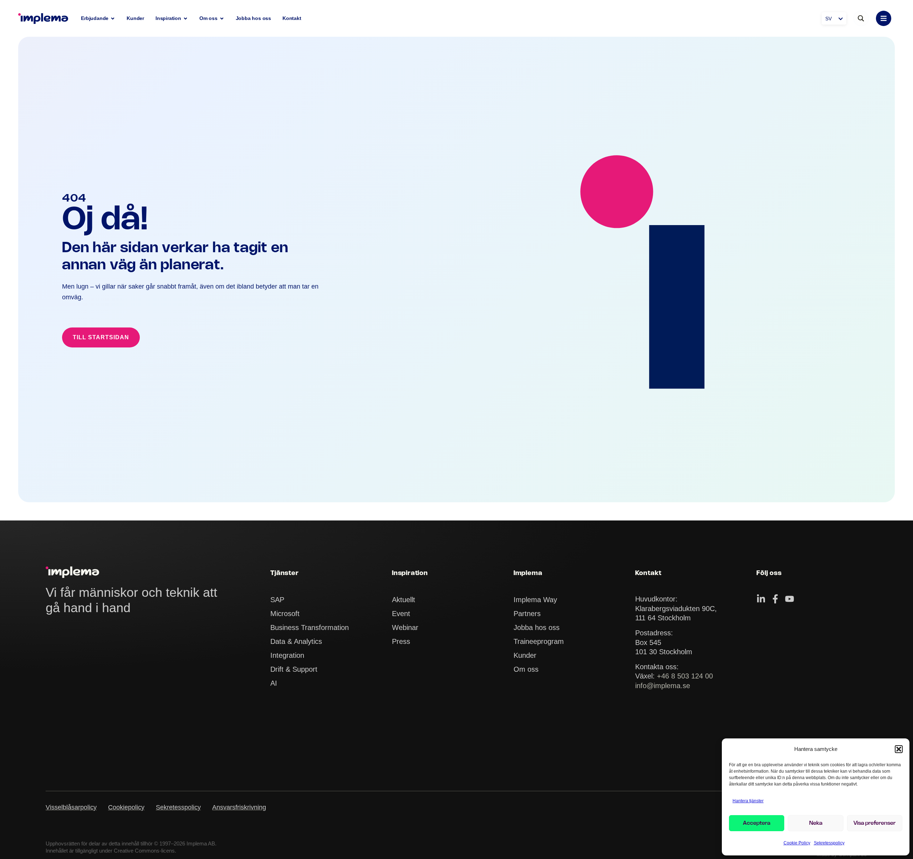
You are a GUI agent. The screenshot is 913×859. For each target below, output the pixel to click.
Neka (815, 823)
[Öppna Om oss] (221, 18)
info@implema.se (662, 685)
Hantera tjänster (748, 800)
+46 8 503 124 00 (685, 676)
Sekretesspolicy (829, 842)
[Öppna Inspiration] (185, 18)
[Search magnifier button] (861, 18)
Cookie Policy (797, 842)
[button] (898, 749)
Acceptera (756, 823)
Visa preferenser (874, 823)
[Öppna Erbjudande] (112, 18)
